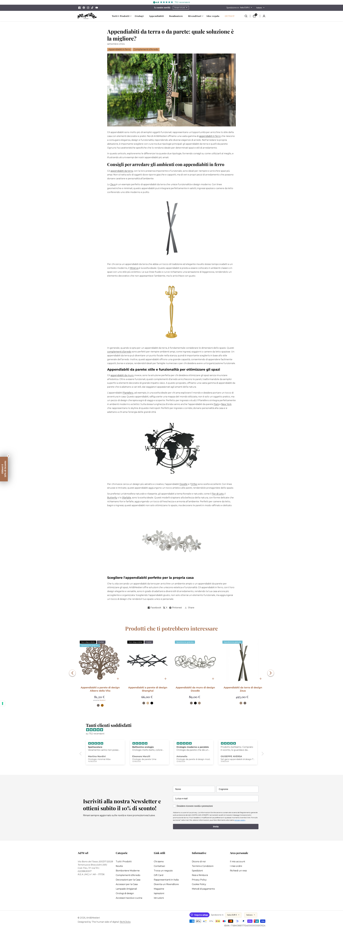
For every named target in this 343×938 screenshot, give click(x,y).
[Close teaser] (8, 456)
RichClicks (125, 922)
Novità (119, 866)
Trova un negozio (163, 870)
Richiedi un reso (238, 870)
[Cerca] (247, 16)
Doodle (183, 484)
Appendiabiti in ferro (119, 49)
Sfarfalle (126, 497)
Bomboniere (176, 16)
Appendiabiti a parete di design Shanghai (100, 689)
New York (226, 404)
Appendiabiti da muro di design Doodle (147, 689)
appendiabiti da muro (122, 375)
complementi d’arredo (119, 351)
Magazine (159, 889)
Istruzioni (159, 898)
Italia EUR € (245, 8)
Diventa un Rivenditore (166, 884)
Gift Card (158, 875)
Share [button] (191, 607)
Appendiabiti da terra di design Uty (243, 687)
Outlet (230, 16)
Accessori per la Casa (127, 884)
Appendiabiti (156, 16)
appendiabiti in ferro (210, 136)
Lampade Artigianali (126, 889)
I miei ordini (236, 866)
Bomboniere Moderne (128, 870)
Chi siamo (159, 861)
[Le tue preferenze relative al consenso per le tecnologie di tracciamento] (2, 703)
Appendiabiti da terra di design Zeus (195, 689)
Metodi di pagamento (203, 889)
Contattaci (159, 866)
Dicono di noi (199, 861)
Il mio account (237, 861)
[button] (120, 16)
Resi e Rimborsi (200, 875)
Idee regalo (213, 16)
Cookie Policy (199, 884)
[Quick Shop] (118, 678)
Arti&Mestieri (93, 918)
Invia (216, 826)
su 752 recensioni (95, 733)
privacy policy (240, 820)
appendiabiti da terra (122, 171)
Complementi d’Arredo (146, 49)
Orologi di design (125, 893)
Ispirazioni (159, 893)
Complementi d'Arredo (128, 875)
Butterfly (112, 497)
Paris (216, 404)
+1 (248, 700)
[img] (173, 730)
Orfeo (194, 484)
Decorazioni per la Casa (128, 879)
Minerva (134, 268)
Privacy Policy (199, 879)
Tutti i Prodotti (124, 861)
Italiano (259, 8)
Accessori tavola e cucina (129, 898)
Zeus (113, 184)
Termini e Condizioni (202, 866)
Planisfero (128, 392)
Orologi (139, 16)
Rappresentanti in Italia (166, 879)
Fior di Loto (218, 493)
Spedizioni (197, 870)
